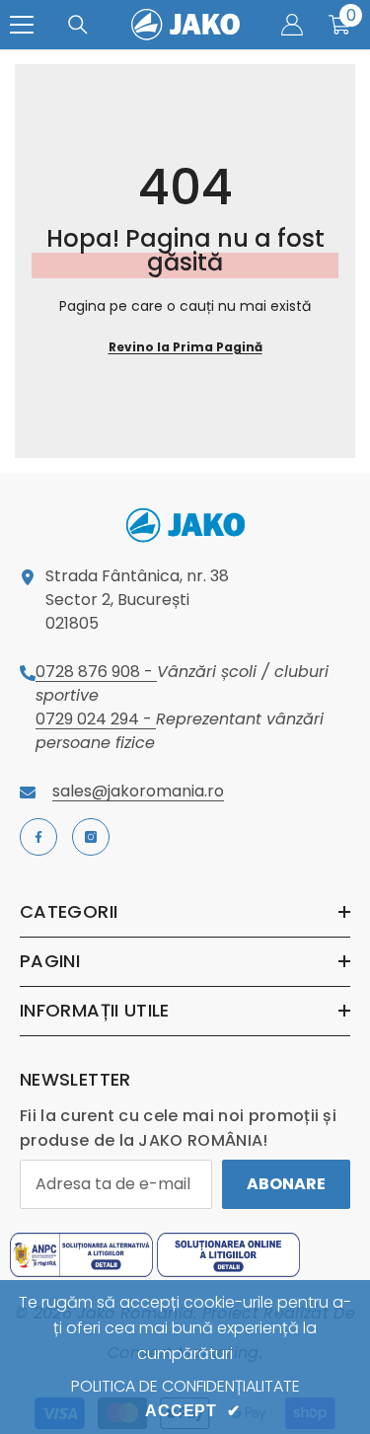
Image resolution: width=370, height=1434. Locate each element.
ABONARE (286, 1183)
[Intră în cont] (292, 25)
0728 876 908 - (96, 671)
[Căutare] (78, 25)
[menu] (22, 25)
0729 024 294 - (96, 719)
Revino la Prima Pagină (185, 347)
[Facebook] (38, 837)
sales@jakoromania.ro (138, 791)
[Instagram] (91, 837)
